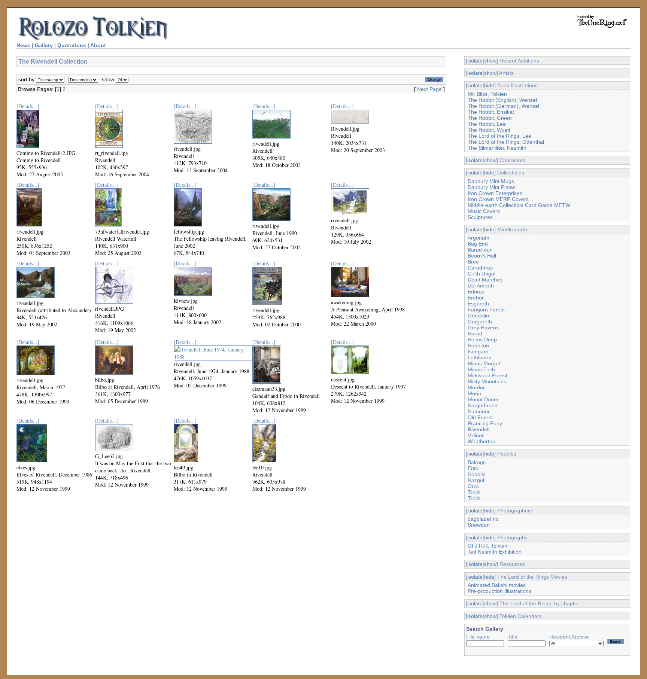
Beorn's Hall (482, 256)
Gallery (44, 45)
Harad (475, 334)
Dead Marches (485, 280)
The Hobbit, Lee (487, 124)
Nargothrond (483, 405)
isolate (475, 61)
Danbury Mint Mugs (491, 181)
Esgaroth (478, 304)
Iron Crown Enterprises (495, 193)
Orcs (473, 486)
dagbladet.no (483, 519)
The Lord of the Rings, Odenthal (506, 142)
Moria (474, 393)
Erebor (476, 298)
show (490, 61)
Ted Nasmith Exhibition (495, 552)
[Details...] (27, 106)
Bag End (478, 244)
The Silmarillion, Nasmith (497, 148)
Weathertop (481, 441)
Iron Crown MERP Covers (498, 199)
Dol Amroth (481, 286)
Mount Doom (483, 399)
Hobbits (477, 474)
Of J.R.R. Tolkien (487, 546)
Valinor (476, 435)
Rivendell (478, 429)
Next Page (429, 89)
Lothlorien (479, 357)
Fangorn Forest (486, 310)
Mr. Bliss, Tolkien (487, 94)
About (98, 45)
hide (489, 85)
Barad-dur (480, 250)
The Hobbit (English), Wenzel (502, 100)
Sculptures (480, 217)
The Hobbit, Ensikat (491, 112)
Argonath (478, 238)
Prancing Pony (485, 423)
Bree (473, 262)
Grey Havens (483, 328)
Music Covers (484, 211)
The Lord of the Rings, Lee (499, 136)
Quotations (71, 45)
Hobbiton (478, 345)
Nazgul (476, 480)
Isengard (478, 351)
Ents (473, 468)
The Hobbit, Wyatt (489, 130)
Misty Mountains (487, 381)
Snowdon (479, 525)
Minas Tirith (481, 369)
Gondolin (478, 316)
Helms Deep (482, 339)
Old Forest (480, 417)
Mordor (476, 387)
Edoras (476, 292)
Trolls (474, 492)
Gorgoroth (480, 322)
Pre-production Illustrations (499, 591)
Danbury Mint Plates (492, 187)
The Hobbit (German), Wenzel (503, 106)
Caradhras (480, 268)
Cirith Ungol (481, 274)
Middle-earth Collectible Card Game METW (519, 205)
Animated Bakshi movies (497, 585)
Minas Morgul (484, 363)
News (23, 45)
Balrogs (477, 462)
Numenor (479, 411)
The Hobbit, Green (490, 118)
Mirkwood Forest (487, 375)
